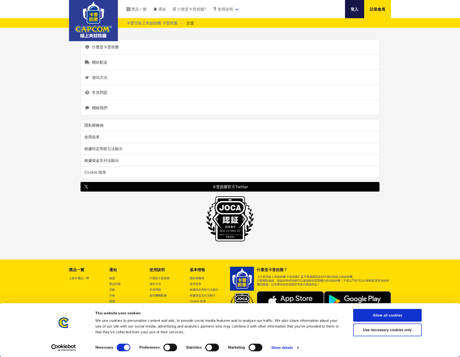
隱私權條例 (94, 125)
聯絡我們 (98, 107)
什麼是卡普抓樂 (104, 47)
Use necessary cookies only (387, 330)
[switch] (170, 347)
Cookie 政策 (95, 172)
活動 (112, 289)
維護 (112, 278)
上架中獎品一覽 (79, 278)
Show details (282, 348)
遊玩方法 (98, 77)
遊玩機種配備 (158, 295)
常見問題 (98, 92)
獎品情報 (115, 284)
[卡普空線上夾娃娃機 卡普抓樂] (93, 36)
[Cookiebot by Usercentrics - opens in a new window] (64, 347)
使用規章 (92, 137)
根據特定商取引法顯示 (103, 148)
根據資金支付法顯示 (101, 160)
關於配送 (98, 62)
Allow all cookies (387, 315)
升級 (112, 295)
